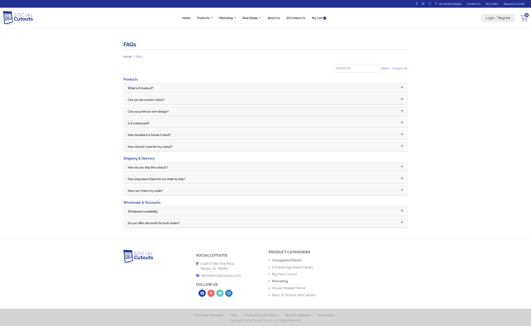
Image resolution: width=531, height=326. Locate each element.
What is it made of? (140, 88)
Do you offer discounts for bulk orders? (154, 223)
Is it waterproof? (139, 123)
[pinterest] (436, 3)
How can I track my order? (145, 190)
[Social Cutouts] (18, 18)
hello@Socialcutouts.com (221, 276)
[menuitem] (186, 18)
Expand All (400, 68)
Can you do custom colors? (146, 99)
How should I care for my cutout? (150, 146)
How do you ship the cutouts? (148, 167)
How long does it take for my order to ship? (156, 179)
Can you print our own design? (148, 111)
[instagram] (429, 3)
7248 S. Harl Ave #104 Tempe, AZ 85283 (217, 266)
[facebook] (417, 3)
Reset (385, 68)
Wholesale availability (143, 211)
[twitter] (423, 3)
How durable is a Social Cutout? (149, 135)
